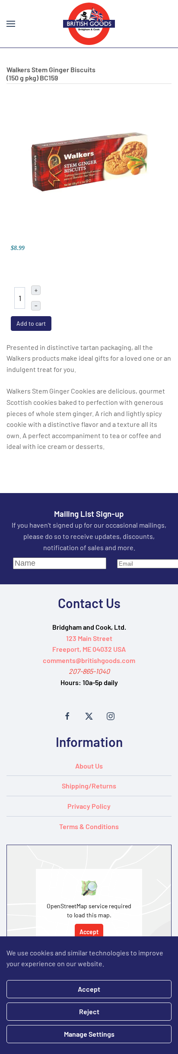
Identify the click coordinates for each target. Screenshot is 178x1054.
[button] (10, 23)
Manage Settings (89, 1034)
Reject (89, 1011)
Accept (89, 931)
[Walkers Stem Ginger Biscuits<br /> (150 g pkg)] (89, 161)
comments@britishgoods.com (89, 660)
